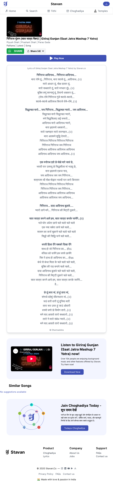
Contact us (101, 456)
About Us (74, 453)
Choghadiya (49, 453)
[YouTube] (69, 468)
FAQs (98, 453)
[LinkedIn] (65, 468)
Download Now (72, 372)
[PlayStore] (72, 468)
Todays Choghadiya (74, 428)
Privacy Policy (46, 474)
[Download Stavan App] (106, 4)
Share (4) (35, 51)
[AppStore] (75, 468)
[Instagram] (62, 468)
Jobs (72, 456)
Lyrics (46, 456)
